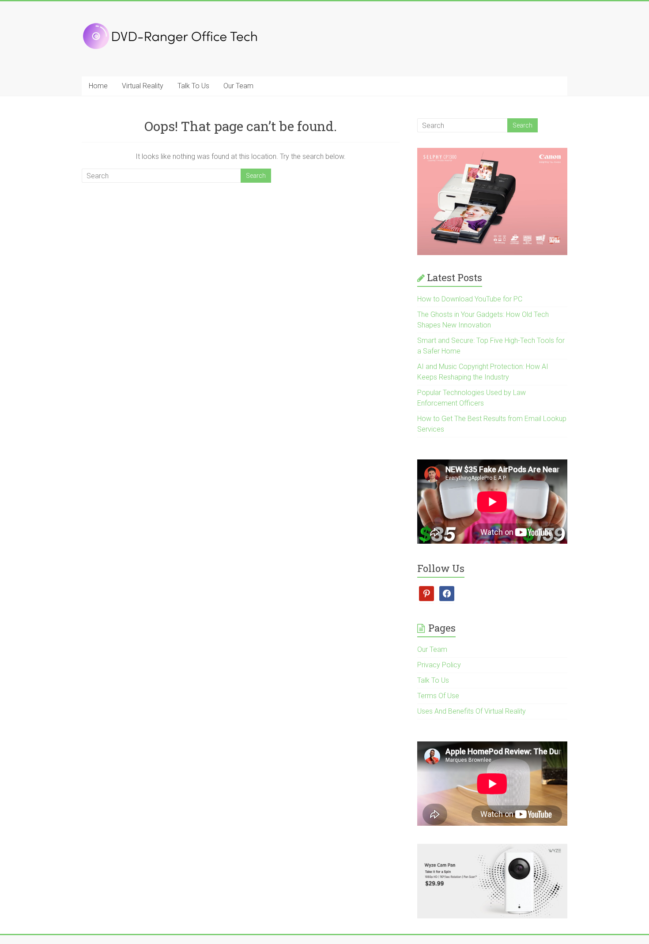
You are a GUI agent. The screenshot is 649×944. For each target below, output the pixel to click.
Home (98, 86)
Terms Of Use (438, 696)
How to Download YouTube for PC (469, 299)
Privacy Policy (439, 665)
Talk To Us (193, 86)
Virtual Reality (142, 86)
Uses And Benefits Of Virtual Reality (471, 711)
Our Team (238, 86)
